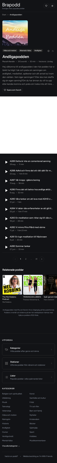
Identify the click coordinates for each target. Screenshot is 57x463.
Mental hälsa (7, 440)
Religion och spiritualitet (12, 394)
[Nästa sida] (41, 259)
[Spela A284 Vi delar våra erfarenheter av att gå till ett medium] (6, 209)
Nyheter (33, 415)
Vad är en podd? (11, 456)
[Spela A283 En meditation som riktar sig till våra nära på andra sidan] (6, 218)
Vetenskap (6, 411)
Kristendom (34, 419)
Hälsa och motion (10, 50)
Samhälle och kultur (38, 398)
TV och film (34, 406)
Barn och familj (36, 411)
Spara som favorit (14, 90)
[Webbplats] (48, 51)
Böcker (33, 423)
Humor (5, 432)
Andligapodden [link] (16, 15)
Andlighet (38, 50)
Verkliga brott (7, 436)
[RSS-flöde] (53, 51)
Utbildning (6, 398)
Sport (32, 432)
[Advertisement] (28, 125)
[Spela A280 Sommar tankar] (6, 247)
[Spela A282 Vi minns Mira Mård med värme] (6, 228)
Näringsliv (6, 419)
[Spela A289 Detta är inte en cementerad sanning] (6, 162)
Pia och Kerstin (8, 61)
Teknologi (6, 406)
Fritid (32, 402)
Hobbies (33, 436)
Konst (32, 394)
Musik (4, 402)
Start (4, 15)
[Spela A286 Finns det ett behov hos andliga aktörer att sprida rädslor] (6, 190)
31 (36, 259)
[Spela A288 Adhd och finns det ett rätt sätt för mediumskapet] (6, 171)
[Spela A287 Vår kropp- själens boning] (6, 181)
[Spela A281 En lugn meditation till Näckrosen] (6, 237)
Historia (5, 423)
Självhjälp (34, 428)
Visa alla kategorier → (11, 446)
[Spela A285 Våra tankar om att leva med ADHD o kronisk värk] (6, 200)
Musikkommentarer (38, 440)
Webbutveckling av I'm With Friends (37, 456)
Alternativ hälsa (25, 50)
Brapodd (11, 5)
